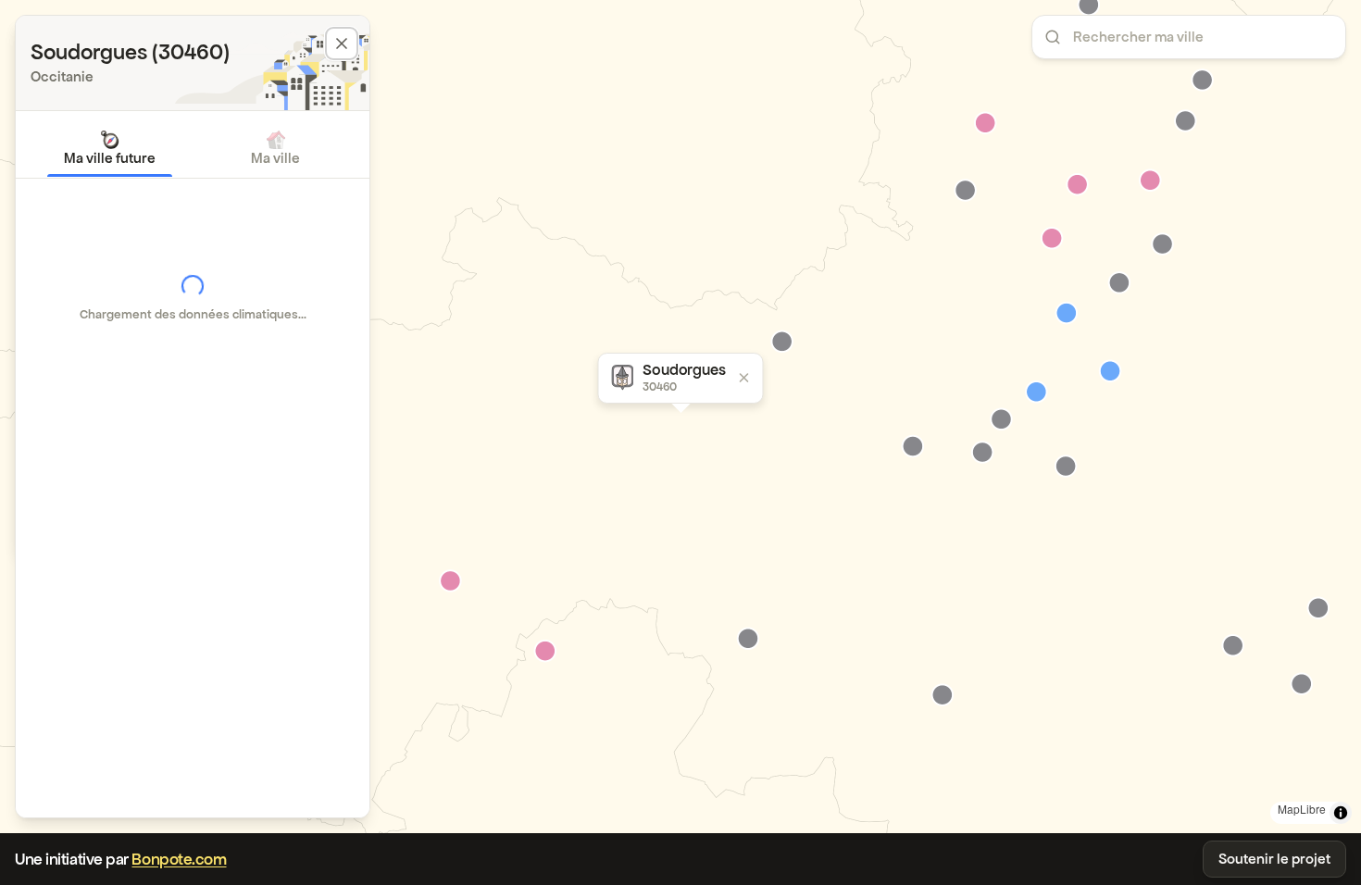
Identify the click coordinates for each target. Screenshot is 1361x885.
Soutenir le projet (1274, 858)
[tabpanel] (193, 298)
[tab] (110, 148)
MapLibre (1302, 808)
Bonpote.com (178, 859)
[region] (680, 416)
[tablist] (193, 148)
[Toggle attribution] (1341, 813)
